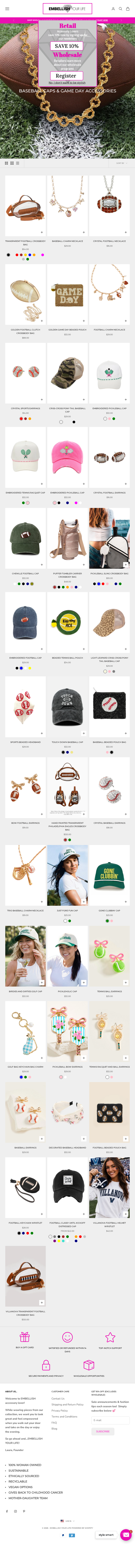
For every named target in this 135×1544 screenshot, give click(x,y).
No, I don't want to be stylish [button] (67, 82)
